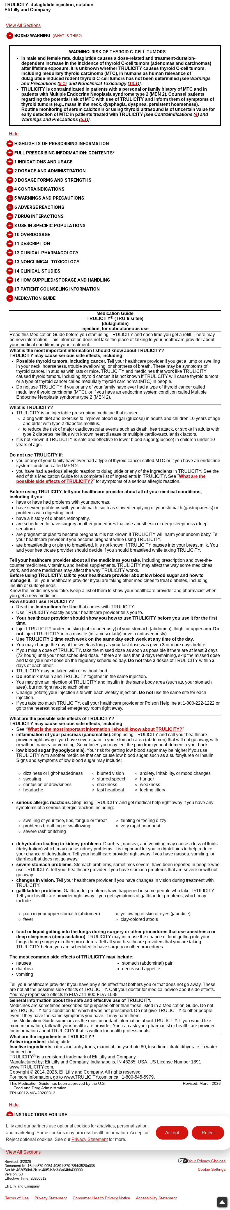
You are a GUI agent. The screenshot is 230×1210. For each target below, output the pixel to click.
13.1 (133, 83)
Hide (14, 133)
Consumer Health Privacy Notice (101, 1198)
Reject (208, 1132)
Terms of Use (17, 1198)
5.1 (62, 83)
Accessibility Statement (156, 1198)
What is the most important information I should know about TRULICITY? (105, 729)
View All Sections (23, 25)
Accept (172, 1132)
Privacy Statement (90, 1139)
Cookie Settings (212, 1169)
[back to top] (222, 1202)
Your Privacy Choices (207, 1161)
